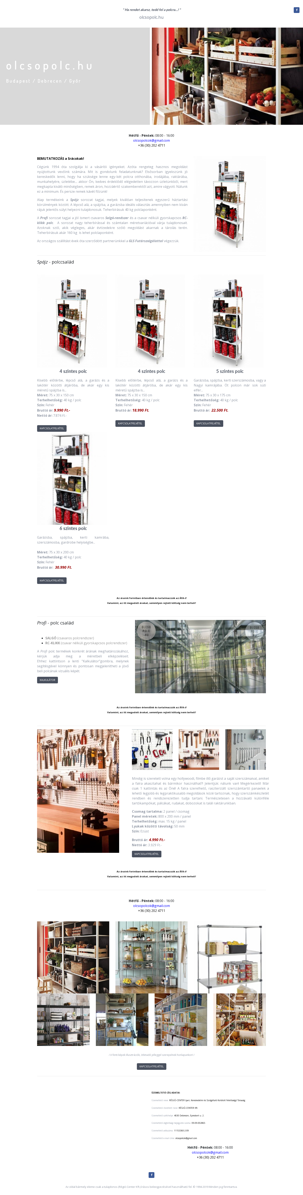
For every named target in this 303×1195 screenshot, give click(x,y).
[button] (142, 656)
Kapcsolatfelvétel (52, 428)
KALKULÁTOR (47, 680)
